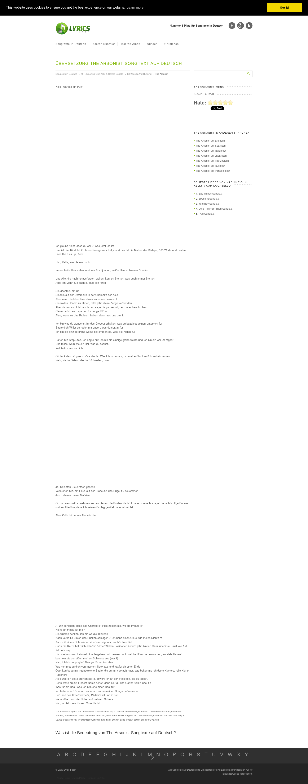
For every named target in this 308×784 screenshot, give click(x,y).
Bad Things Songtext (210, 193)
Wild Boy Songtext (209, 203)
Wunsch (152, 44)
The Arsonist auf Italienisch (211, 150)
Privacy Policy (63, 777)
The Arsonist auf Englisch (210, 140)
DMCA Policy (78, 777)
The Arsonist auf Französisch (212, 160)
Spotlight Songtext (209, 198)
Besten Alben (130, 44)
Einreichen (171, 44)
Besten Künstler (103, 44)
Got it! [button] (284, 7)
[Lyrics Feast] (73, 34)
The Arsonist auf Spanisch (211, 145)
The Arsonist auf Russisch (210, 165)
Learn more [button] (135, 7)
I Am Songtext (206, 213)
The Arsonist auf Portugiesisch (213, 170)
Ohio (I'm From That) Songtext (215, 208)
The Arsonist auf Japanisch (211, 155)
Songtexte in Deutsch (71, 44)
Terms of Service (96, 777)
